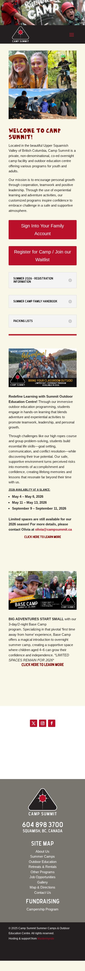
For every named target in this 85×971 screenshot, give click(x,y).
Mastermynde (45, 938)
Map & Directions (42, 887)
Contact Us (42, 892)
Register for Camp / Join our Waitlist (42, 255)
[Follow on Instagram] (42, 723)
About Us (42, 851)
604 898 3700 (42, 825)
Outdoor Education (42, 862)
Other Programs (43, 872)
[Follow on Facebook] (51, 723)
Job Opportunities (42, 877)
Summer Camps (42, 856)
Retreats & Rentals (43, 867)
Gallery (42, 882)
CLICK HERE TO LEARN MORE (43, 665)
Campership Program (42, 909)
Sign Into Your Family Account (42, 229)
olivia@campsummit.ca (53, 529)
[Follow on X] (33, 723)
